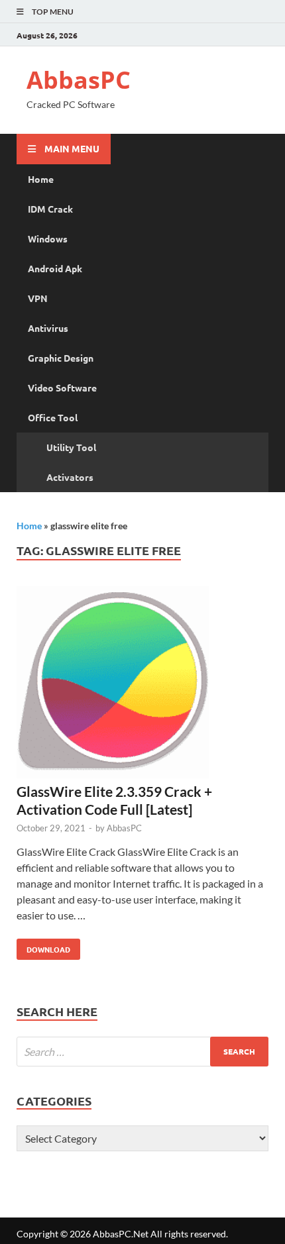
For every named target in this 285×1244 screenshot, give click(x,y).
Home (41, 179)
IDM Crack (50, 209)
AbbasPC (79, 80)
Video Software (62, 387)
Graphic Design (60, 358)
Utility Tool (71, 447)
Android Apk (55, 268)
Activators (69, 477)
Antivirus (48, 328)
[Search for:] (142, 1051)
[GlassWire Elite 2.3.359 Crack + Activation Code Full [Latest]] (142, 684)
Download (43, 947)
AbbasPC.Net (120, 1233)
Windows (48, 238)
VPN (38, 298)
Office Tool (53, 417)
